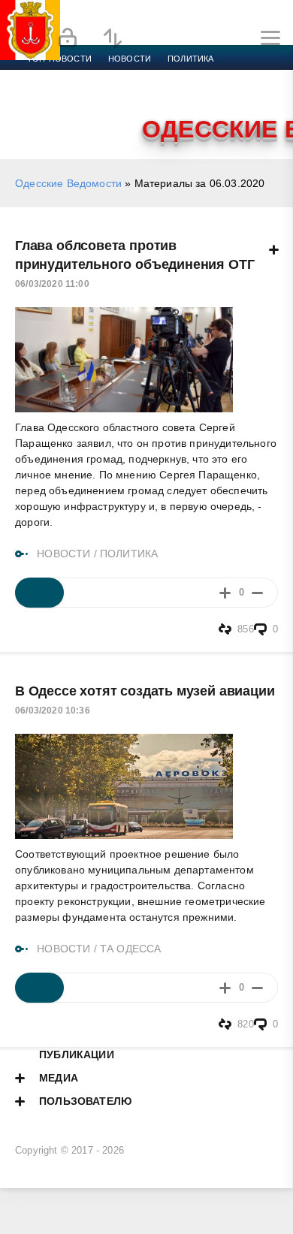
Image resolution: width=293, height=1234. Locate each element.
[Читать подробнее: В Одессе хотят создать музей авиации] (39, 988)
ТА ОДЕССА (131, 949)
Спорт (167, 76)
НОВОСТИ (63, 554)
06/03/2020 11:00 (52, 284)
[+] (225, 592)
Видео (243, 94)
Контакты (92, 112)
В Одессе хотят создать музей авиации (144, 690)
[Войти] (67, 38)
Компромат (186, 94)
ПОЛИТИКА (129, 554)
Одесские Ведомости (68, 183)
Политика (190, 58)
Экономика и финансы (81, 76)
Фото (40, 112)
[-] (257, 592)
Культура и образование (84, 94)
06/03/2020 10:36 (52, 710)
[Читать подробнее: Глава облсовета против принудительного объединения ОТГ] (39, 593)
